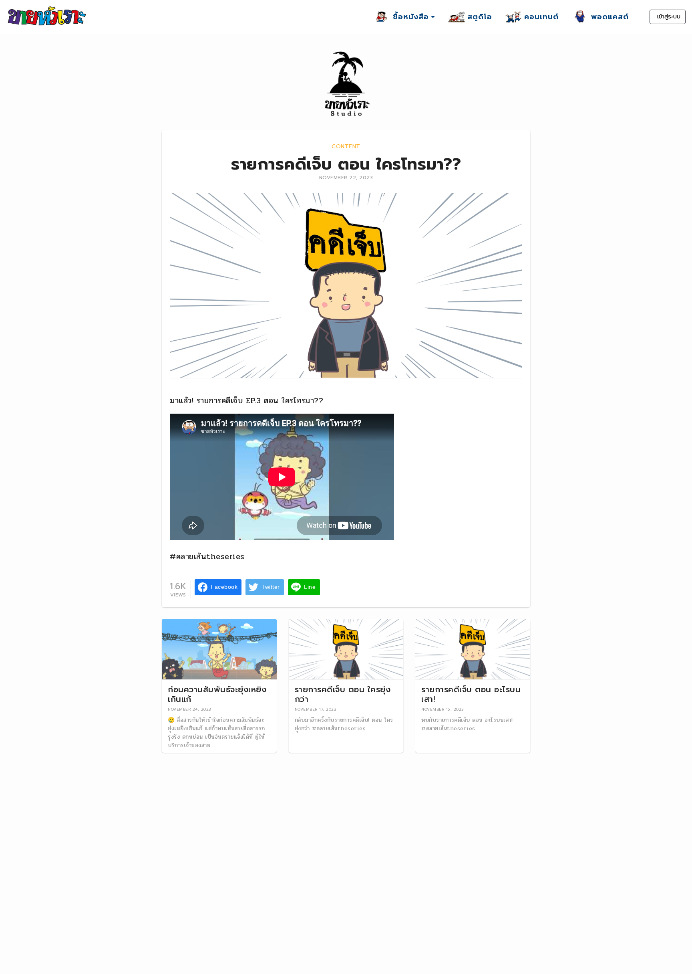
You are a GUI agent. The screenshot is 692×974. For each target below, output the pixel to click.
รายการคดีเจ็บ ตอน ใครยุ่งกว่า (343, 694)
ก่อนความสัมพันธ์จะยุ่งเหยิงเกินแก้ (217, 694)
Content (346, 146)
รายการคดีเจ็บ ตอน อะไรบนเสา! (471, 694)
